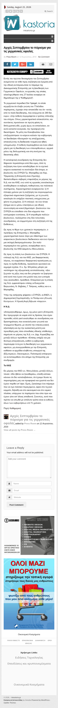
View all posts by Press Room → (20, 430)
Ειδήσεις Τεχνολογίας (29, 657)
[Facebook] (7, 11)
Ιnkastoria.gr (15, 697)
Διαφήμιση (40, 640)
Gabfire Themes (10, 703)
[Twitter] (10, 11)
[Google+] (14, 11)
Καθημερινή (26, 98)
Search (49, 11)
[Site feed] (21, 11)
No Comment (43, 57)
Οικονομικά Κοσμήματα (29, 634)
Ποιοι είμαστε (13, 640)
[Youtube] (18, 11)
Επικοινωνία (27, 640)
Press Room (11, 57)
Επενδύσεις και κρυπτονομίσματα (29, 663)
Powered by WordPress (41, 700)
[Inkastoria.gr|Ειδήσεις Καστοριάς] (29, 23)
